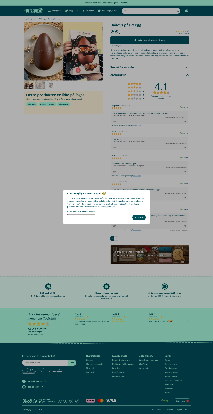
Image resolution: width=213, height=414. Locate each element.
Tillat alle (139, 217)
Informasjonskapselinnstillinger (81, 211)
